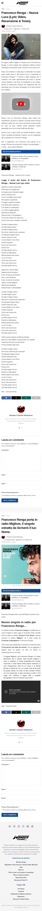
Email (3, 484)
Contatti (21, 891)
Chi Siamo (21, 889)
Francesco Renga (11, 391)
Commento (5, 450)
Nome (4, 475)
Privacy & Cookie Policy (21, 899)
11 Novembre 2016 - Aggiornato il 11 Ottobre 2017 (18, 540)
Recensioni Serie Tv (21, 880)
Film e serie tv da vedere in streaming (21, 872)
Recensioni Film (21, 877)
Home (3, 9)
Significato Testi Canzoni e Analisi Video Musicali (21, 864)
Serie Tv (21, 870)
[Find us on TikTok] (32, 826)
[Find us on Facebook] (23, 826)
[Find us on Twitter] (18, 826)
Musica (8, 9)
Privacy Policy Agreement (10, 492)
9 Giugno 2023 (17, 169)
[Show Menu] (2, 3)
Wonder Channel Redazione (15, 26)
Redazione (21, 896)
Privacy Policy (31, 495)
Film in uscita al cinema (21, 875)
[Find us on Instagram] (14, 826)
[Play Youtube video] (21, 104)
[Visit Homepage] (22, 3)
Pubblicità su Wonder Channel (21, 894)
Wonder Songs (21, 862)
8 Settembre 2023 (18, 161)
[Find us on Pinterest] (9, 826)
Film (21, 867)
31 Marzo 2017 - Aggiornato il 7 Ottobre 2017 (16, 29)
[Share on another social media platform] (36, 397)
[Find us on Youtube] (27, 826)
